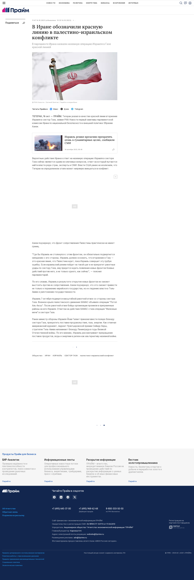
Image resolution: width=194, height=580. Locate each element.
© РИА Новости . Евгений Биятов (45, 102)
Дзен (66, 109)
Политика (78, 3)
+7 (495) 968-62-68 (88, 510)
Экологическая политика (12, 565)
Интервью (133, 3)
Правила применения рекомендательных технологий (23, 559)
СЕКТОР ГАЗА (71, 355)
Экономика (64, 3)
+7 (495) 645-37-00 (61, 508)
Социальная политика (11, 562)
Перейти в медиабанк (68, 102)
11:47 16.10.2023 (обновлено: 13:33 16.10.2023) (51, 20)
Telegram (79, 109)
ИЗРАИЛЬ (57, 355)
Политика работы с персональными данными (20, 556)
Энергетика (91, 3)
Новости (50, 3)
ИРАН (47, 355)
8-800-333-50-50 (114, 510)
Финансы (105, 3)
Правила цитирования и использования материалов (23, 553)
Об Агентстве (8, 508)
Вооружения (119, 3)
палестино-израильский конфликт (97, 355)
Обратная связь (10, 512)
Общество (37, 355)
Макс (55, 109)
